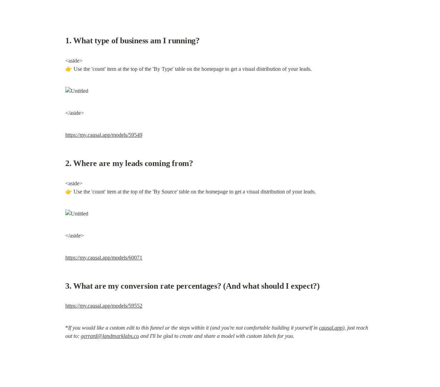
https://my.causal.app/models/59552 (103, 306)
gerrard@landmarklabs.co (110, 336)
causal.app (331, 328)
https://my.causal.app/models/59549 (103, 135)
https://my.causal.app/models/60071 (103, 258)
